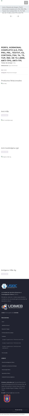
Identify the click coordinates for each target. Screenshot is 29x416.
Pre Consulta (4, 352)
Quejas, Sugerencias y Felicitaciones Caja (12, 339)
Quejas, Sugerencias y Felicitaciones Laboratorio (11, 347)
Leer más (4, 115)
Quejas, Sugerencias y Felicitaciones (11, 343)
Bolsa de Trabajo (5, 329)
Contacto (4, 336)
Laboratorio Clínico (6, 373)
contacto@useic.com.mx (12, 393)
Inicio (4, 7)
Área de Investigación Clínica (8, 362)
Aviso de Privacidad (7, 409)
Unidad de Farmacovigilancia (8, 377)
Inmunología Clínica (6, 369)
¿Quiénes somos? (6, 325)
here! (23, 414)
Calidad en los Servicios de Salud (9, 366)
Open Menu (26, 2)
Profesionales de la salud (7, 332)
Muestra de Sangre (12, 7)
